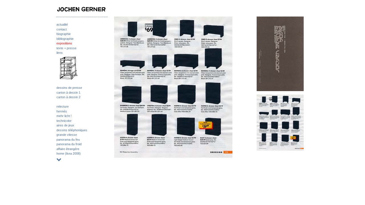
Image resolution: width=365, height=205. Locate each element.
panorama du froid (69, 144)
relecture (62, 106)
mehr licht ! (64, 116)
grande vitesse (66, 134)
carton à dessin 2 (68, 97)
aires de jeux (65, 125)
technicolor (64, 120)
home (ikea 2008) (68, 153)
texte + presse (66, 48)
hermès (61, 111)
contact (61, 29)
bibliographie (65, 38)
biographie (63, 34)
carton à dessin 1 (68, 92)
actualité (62, 24)
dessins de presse (69, 87)
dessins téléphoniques (71, 130)
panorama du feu (68, 139)
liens (59, 52)
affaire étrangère (67, 149)
